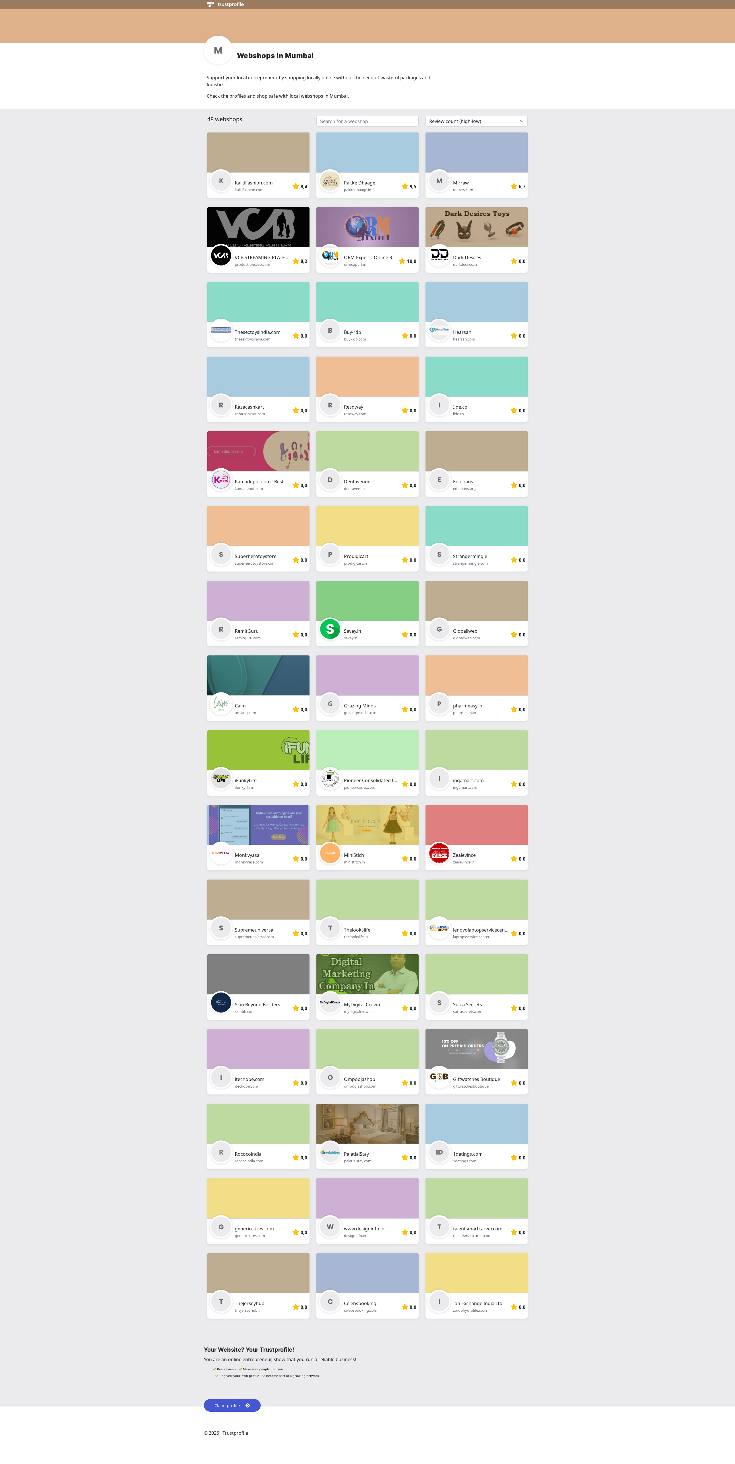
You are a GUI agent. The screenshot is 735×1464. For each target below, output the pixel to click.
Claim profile (227, 1405)
